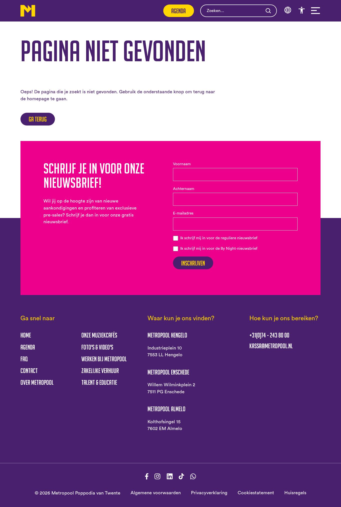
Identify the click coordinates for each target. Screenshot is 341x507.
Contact (29, 370)
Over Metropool (37, 382)
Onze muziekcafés (99, 335)
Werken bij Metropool (104, 358)
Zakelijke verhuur (100, 370)
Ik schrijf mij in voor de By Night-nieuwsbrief (218, 248)
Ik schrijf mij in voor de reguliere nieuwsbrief (218, 238)
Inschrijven (193, 263)
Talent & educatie (99, 382)
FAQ (24, 358)
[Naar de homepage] (27, 10)
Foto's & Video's (97, 347)
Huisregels (295, 492)
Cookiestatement (256, 492)
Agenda (178, 10)
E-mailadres (183, 213)
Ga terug (38, 119)
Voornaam (182, 164)
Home (25, 335)
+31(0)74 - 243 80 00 (269, 335)
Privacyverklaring (209, 492)
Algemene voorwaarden (156, 492)
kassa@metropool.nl (271, 345)
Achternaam (183, 189)
